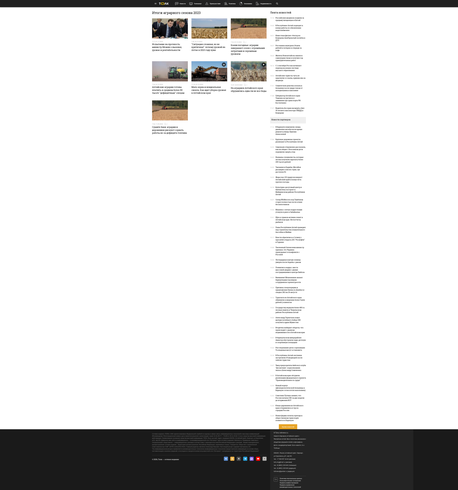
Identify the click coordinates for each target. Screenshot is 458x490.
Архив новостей (288, 427)
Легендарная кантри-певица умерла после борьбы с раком (288, 261)
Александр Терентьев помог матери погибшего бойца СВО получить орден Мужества (288, 319)
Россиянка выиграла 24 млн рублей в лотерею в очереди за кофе (289, 47)
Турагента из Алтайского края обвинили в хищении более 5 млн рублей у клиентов (290, 299)
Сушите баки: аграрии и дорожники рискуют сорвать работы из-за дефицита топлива (169, 130)
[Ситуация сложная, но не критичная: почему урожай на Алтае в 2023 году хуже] (209, 28)
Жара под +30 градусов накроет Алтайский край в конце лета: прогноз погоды (289, 179)
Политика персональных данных (291, 478)
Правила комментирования (289, 483)
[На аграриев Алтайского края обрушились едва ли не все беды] (249, 71)
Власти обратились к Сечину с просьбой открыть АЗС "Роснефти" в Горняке (290, 239)
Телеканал (197, 4)
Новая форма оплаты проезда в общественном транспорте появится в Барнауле (289, 417)
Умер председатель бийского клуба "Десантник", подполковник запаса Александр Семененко (291, 367)
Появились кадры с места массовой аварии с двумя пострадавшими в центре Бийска (290, 269)
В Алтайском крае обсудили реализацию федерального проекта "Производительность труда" (291, 377)
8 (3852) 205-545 (282, 465)
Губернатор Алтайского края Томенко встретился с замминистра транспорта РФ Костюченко (288, 99)
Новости (183, 4)
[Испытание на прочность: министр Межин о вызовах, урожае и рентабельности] (170, 28)
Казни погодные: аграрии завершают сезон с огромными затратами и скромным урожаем (248, 49)
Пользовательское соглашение (290, 481)
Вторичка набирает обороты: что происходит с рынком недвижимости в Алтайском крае (290, 330)
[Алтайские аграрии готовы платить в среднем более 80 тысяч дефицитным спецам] (170, 71)
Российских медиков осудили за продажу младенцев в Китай (290, 19)
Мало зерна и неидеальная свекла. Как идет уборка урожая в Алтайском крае (208, 90)
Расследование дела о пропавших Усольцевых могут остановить (290, 349)
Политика (232, 4)
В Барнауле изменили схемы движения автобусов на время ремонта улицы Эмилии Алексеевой (289, 130)
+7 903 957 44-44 (283, 459)
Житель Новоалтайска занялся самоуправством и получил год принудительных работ (289, 57)
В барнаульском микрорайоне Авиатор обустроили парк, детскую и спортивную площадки (291, 340)
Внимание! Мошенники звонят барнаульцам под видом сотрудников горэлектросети (289, 279)
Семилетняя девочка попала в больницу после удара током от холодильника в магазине (289, 88)
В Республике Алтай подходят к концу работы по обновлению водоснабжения (289, 27)
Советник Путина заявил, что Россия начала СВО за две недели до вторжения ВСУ (290, 397)
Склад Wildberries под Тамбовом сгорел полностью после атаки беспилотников (289, 202)
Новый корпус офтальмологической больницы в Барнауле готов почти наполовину (291, 387)
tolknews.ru (284, 433)
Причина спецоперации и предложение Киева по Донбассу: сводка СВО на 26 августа (290, 289)
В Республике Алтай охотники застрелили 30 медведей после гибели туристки (289, 357)
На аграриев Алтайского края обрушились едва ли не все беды (248, 89)
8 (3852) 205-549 (282, 468)
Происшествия (215, 4)
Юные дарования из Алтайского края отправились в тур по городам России (289, 407)
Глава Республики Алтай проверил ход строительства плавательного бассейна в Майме (291, 229)
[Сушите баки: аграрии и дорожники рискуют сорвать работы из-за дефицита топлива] (170, 110)
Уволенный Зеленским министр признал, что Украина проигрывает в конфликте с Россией (290, 251)
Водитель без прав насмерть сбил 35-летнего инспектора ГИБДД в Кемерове (290, 110)
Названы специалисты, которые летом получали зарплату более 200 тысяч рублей (290, 159)
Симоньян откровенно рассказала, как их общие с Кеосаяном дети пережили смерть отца (291, 149)
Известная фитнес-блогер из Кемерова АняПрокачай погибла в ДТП (290, 37)
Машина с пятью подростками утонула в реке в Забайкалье (289, 211)
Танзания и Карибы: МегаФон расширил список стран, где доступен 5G (288, 169)
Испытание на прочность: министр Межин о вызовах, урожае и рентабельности (167, 47)
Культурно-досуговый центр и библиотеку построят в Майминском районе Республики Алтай (290, 191)
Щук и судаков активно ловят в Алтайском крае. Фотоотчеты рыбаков (289, 219)
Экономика (248, 4)
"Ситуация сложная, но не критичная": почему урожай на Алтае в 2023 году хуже (208, 47)
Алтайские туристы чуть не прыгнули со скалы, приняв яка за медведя (290, 78)
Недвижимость (265, 4)
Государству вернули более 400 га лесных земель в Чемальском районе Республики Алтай (290, 309)
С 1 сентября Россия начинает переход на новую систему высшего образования (289, 68)
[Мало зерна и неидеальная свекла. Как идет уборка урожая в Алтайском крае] (209, 71)
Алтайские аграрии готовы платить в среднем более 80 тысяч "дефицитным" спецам (168, 90)
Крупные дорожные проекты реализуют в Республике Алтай (289, 140)
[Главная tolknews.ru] (164, 3)
